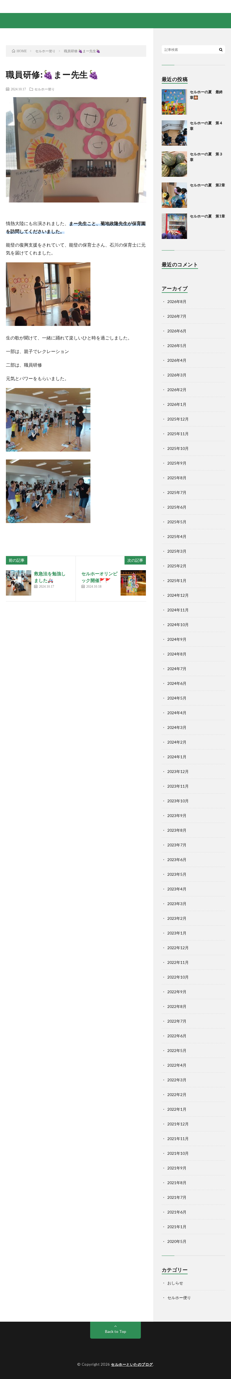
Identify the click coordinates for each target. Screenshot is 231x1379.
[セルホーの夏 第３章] (174, 164)
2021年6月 (176, 1212)
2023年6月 (176, 859)
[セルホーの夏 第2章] (174, 195)
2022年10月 (178, 977)
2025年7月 (176, 492)
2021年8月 (176, 1182)
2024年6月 (176, 683)
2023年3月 (176, 903)
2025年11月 (178, 433)
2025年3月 (176, 551)
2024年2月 (176, 742)
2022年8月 (176, 1006)
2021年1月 (176, 1226)
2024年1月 (176, 756)
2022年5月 (176, 1050)
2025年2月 (176, 565)
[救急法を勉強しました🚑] (18, 583)
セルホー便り (44, 89)
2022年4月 (176, 1065)
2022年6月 (176, 1035)
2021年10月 (178, 1153)
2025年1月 (176, 580)
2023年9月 (176, 815)
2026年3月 (176, 374)
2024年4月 (176, 712)
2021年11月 (178, 1138)
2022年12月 (178, 947)
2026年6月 (176, 330)
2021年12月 (178, 1123)
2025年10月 (178, 448)
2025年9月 (176, 463)
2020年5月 (176, 1241)
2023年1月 (176, 933)
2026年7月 (176, 316)
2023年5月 (176, 874)
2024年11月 (178, 609)
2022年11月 (178, 962)
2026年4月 (176, 360)
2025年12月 (178, 419)
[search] (221, 49)
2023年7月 (176, 844)
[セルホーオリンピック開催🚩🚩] (133, 583)
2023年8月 (176, 830)
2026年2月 (176, 389)
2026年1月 (176, 404)
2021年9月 (176, 1167)
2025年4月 (176, 536)
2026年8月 (176, 301)
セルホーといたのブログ (132, 1364)
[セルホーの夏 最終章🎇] (174, 102)
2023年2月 (176, 918)
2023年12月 (178, 771)
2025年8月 (176, 477)
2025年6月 (176, 507)
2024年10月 (178, 624)
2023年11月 (178, 786)
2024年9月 (176, 639)
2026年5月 (176, 345)
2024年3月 (176, 727)
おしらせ (175, 1282)
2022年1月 (176, 1109)
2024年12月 (178, 595)
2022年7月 (176, 1021)
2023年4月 (176, 888)
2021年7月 (176, 1197)
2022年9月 (176, 991)
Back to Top (115, 1331)
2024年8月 (176, 654)
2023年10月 (178, 800)
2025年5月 (176, 521)
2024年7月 (176, 668)
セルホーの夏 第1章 (207, 216)
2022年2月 (176, 1094)
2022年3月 (176, 1079)
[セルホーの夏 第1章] (174, 226)
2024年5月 (176, 698)
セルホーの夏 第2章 (207, 185)
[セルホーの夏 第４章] (174, 133)
